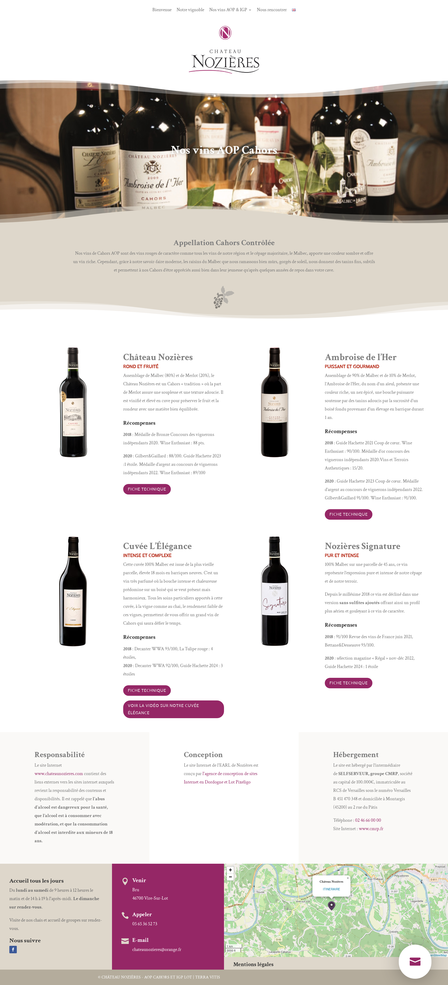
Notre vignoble (190, 10)
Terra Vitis (207, 977)
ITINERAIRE (331, 889)
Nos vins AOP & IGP (228, 10)
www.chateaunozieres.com (59, 774)
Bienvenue (162, 10)
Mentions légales (253, 964)
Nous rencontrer (272, 10)
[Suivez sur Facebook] (13, 949)
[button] (331, 906)
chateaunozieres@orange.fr (156, 950)
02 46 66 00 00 (368, 820)
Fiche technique (147, 489)
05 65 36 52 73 (144, 924)
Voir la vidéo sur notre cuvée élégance (163, 709)
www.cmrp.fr (371, 829)
